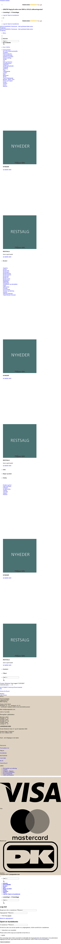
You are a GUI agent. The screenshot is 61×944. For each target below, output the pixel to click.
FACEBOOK (3, 753)
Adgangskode (6, 913)
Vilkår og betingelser (8, 775)
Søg (4, 41)
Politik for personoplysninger (41, 939)
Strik (4, 469)
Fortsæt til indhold (4, 0)
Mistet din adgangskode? (6, 918)
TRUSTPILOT (4, 763)
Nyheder (5, 38)
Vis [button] (1, 688)
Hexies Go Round (4, 691)
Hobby (5, 478)
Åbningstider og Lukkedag (10, 768)
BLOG (1, 760)
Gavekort (5, 669)
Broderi (5, 261)
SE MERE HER (7, 169)
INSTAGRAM (3, 755)
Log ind (9, 915)
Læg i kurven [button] (3, 695)
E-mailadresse (6, 924)
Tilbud (5, 673)
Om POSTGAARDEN (8, 772)
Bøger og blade (7, 473)
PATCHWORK (7, 42)
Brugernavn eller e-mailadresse (11, 910)
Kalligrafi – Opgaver (8, 771)
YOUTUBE (3, 758)
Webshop (7, 683)
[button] (32, 5)
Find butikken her (4, 748)
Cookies (5, 769)
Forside (2, 683)
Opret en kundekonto (5, 942)
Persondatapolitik (7, 773)
